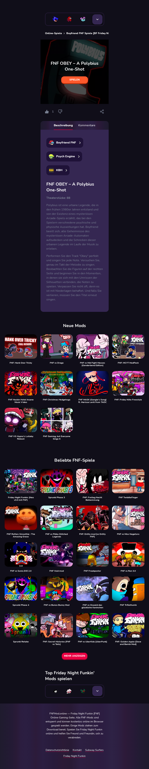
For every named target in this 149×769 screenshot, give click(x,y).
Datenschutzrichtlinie (57, 750)
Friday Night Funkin (74, 756)
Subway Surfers (94, 750)
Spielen (74, 79)
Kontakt (77, 750)
